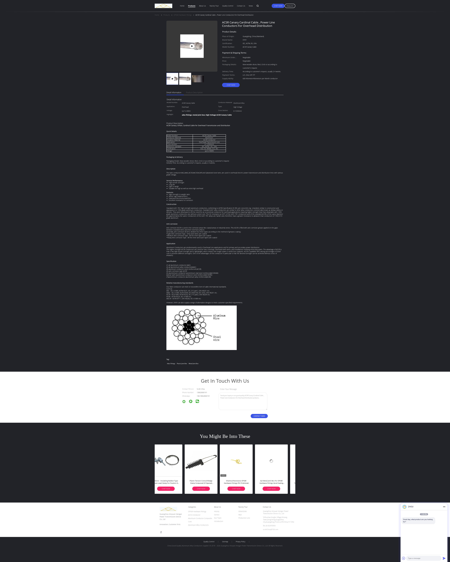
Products (191, 6)
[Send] (444, 558)
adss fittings (171, 364)
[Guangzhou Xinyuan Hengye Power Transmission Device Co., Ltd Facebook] (161, 532)
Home (182, 6)
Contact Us (241, 6)
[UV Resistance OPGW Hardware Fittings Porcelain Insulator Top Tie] (242, 460)
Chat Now (278, 6)
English (290, 6)
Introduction (218, 521)
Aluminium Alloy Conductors (198, 525)
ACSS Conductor (194, 515)
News (251, 6)
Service (216, 515)
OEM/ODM (242, 511)
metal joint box (193, 364)
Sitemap (225, 541)
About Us (202, 6)
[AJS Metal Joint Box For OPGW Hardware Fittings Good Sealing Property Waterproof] (172, 460)
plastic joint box (182, 364)
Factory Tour (214, 6)
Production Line (244, 518)
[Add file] (403, 558)
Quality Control (227, 6)
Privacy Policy (240, 541)
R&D (240, 515)
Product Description (194, 92)
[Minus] (444, 506)
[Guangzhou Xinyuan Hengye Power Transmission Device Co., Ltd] (185, 402)
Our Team (217, 518)
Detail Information (173, 92)
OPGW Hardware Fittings (197, 511)
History (216, 511)
